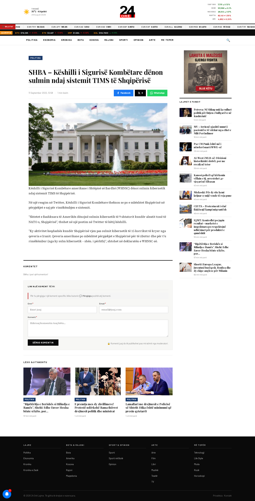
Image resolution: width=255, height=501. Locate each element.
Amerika (70, 458)
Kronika (66, 40)
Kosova (94, 40)
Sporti (123, 40)
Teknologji (199, 452)
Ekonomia (49, 40)
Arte (152, 40)
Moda (196, 464)
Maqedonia (71, 475)
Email (102, 303)
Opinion (138, 40)
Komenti (32, 317)
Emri (30, 303)
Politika (32, 40)
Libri (153, 464)
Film (153, 458)
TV (152, 481)
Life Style (198, 458)
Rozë (196, 470)
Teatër (154, 475)
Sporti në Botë (116, 458)
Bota (81, 40)
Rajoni (109, 40)
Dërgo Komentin (43, 342)
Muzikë (154, 470)
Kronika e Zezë (30, 470)
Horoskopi (199, 475)
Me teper (167, 40)
